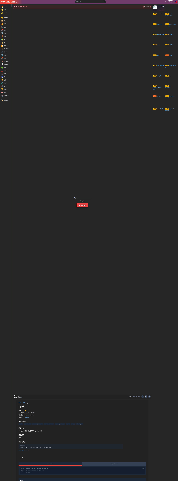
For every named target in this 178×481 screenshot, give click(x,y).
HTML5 (73, 424)
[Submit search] (104, 2)
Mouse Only (35, 424)
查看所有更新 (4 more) (24, 451)
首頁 (20, 403)
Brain (41, 424)
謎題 (24, 403)
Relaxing (58, 424)
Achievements (50, 464)
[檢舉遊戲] (146, 396)
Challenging (80, 424)
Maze (63, 424)
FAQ (21, 458)
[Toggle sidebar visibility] (12, 5)
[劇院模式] (149, 396)
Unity (68, 424)
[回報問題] (142, 396)
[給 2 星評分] (135, 396)
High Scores (114, 464)
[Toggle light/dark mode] (166, 2)
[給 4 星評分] (138, 396)
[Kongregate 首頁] (8, 2)
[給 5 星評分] (140, 396)
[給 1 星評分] (133, 396)
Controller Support (49, 424)
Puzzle (20, 424)
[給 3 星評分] (136, 396)
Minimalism (27, 424)
